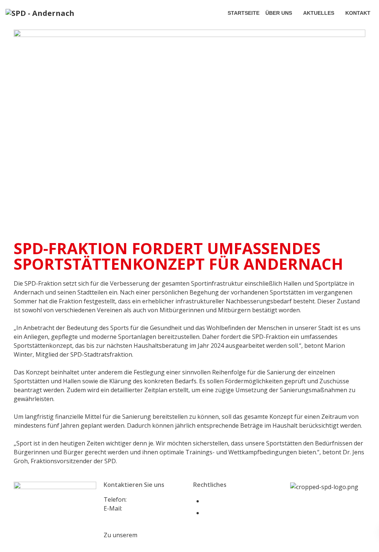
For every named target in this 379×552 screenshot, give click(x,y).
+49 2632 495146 (151, 499)
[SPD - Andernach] (40, 13)
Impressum (219, 501)
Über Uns (278, 13)
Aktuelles (318, 13)
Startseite (243, 13)
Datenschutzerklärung (234, 513)
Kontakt (357, 13)
